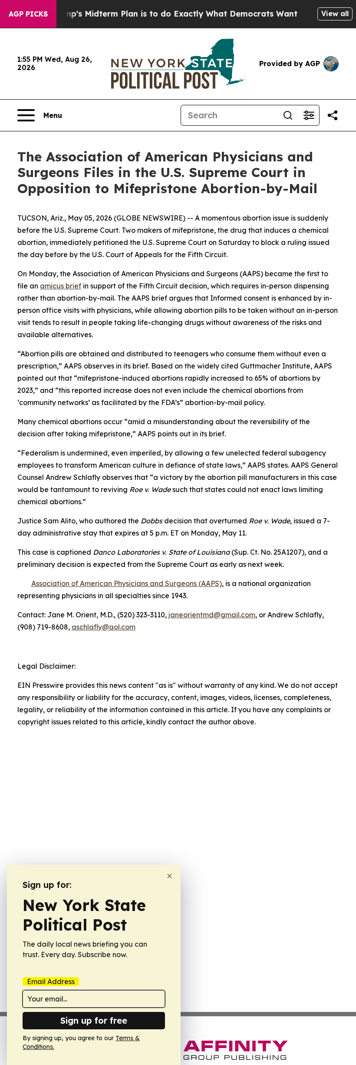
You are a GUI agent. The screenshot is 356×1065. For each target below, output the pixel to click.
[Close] (169, 876)
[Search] (287, 115)
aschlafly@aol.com (103, 627)
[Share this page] (332, 115)
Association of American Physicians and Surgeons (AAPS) (126, 583)
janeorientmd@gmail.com (211, 614)
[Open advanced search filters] (308, 115)
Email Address (51, 981)
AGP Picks (28, 14)
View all (335, 13)
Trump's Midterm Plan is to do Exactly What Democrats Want (174, 14)
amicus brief (60, 285)
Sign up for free (93, 1020)
